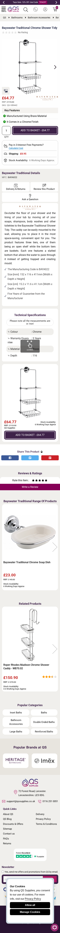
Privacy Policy (43, 819)
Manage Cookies (30, 912)
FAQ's (6, 838)
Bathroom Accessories (16, 722)
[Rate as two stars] (35, 481)
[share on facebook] (10, 457)
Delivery (40, 814)
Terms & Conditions (46, 824)
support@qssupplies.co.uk (21, 801)
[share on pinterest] (50, 457)
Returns (7, 843)
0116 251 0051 (50, 801)
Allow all (30, 905)
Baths (44, 712)
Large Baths (16, 731)
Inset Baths (16, 712)
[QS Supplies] (13, 8)
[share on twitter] (30, 457)
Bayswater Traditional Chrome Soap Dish (26, 562)
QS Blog (7, 819)
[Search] (26, 9)
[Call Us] (35, 9)
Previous (3, 2)
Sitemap (7, 828)
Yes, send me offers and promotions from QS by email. (31, 872)
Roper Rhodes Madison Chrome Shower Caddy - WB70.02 (26, 666)
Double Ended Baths (44, 722)
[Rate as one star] (33, 481)
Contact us (9, 833)
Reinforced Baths (44, 731)
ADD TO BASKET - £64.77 (35, 130)
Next (56, 2)
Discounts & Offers (13, 824)
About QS (8, 814)
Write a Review (30, 486)
